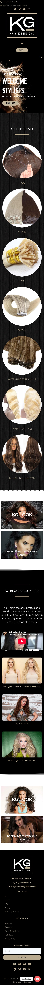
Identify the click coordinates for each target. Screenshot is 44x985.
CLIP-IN (22, 232)
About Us (8, 923)
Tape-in (7, 908)
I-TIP (22, 281)
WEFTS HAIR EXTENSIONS (22, 379)
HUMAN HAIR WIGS (22, 428)
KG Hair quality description (22, 760)
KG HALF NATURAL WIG (22, 477)
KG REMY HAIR (22, 724)
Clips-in (7, 900)
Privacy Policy (10, 939)
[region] (22, 86)
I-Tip (6, 904)
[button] (22, 43)
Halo (6, 896)
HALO (22, 182)
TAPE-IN (22, 330)
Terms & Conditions (12, 931)
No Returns (9, 935)
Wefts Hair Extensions (13, 912)
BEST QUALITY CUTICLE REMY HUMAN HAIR (22, 686)
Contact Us (9, 927)
